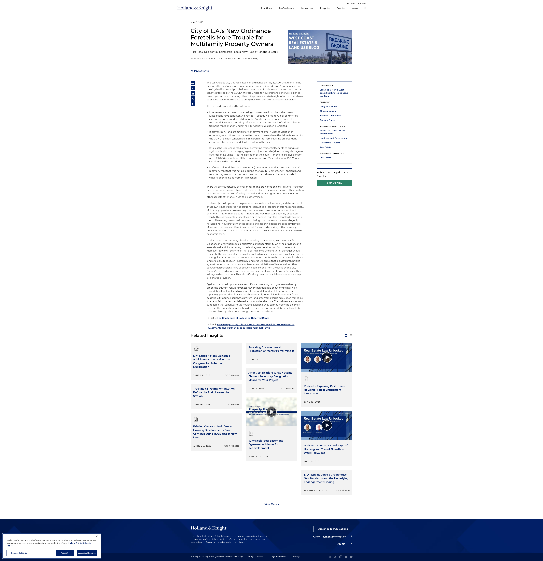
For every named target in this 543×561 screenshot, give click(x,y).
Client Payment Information (329, 536)
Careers (362, 3)
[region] (51, 546)
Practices (266, 8)
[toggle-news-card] (346, 335)
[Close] (97, 536)
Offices (351, 3)
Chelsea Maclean (328, 111)
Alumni (342, 543)
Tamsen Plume (327, 120)
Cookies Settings (19, 553)
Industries (307, 8)
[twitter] (335, 557)
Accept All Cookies (86, 553)
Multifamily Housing (330, 142)
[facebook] (346, 557)
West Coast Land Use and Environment (333, 132)
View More (270, 504)
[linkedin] (330, 557)
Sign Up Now (334, 182)
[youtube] (351, 557)
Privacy (296, 556)
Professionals (286, 8)
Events (340, 8)
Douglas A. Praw (328, 106)
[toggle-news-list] (351, 335)
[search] (365, 8)
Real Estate (325, 147)
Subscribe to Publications (333, 529)
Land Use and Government (334, 138)
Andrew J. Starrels (200, 71)
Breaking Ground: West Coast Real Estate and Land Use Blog (334, 93)
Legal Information (278, 556)
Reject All (65, 553)
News (355, 8)
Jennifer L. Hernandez (331, 115)
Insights (324, 8)
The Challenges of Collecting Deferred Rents (243, 318)
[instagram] (340, 557)
